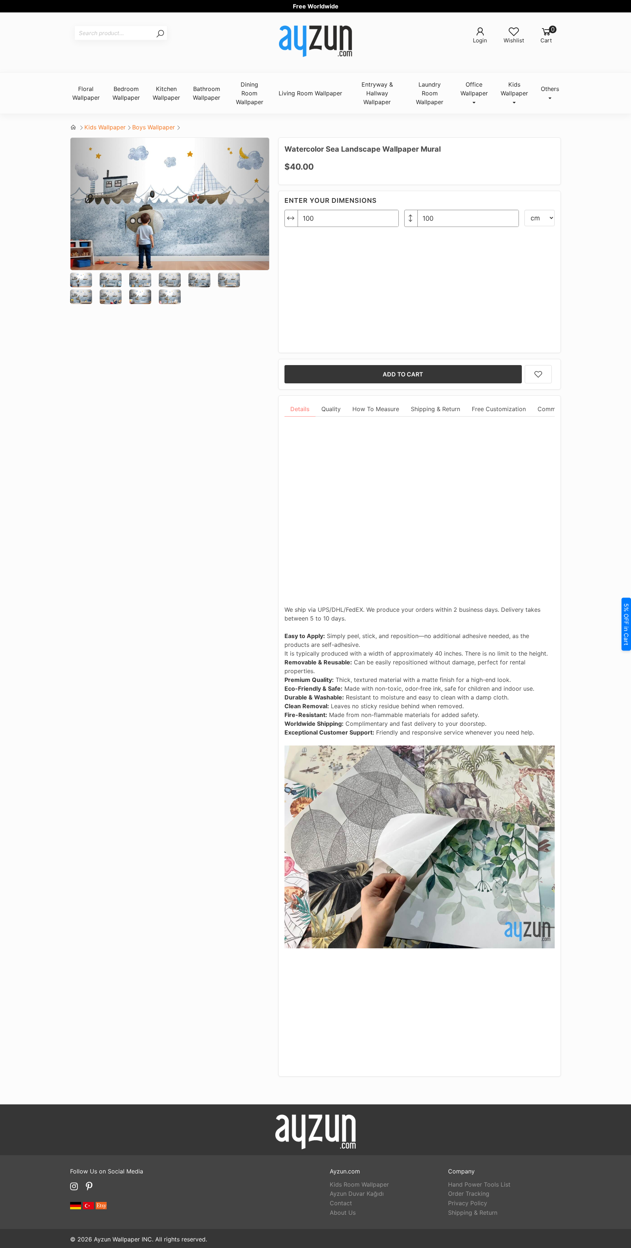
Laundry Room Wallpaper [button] (429, 93)
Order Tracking (468, 1193)
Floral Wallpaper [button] (86, 93)
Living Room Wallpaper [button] (310, 93)
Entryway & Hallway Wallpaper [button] (377, 93)
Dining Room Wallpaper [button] (249, 93)
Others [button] (550, 88)
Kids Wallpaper (105, 127)
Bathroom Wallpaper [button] (206, 93)
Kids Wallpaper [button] (514, 89)
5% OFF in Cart (626, 624)
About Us (343, 1212)
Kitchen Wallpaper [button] (166, 93)
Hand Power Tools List (479, 1184)
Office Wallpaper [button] (474, 89)
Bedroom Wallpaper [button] (126, 93)
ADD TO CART (403, 374)
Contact (341, 1203)
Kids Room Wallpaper (359, 1184)
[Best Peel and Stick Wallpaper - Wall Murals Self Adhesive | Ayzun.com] (315, 42)
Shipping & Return (472, 1212)
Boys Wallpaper (153, 127)
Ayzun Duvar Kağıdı (357, 1193)
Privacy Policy (467, 1203)
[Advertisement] (419, 287)
